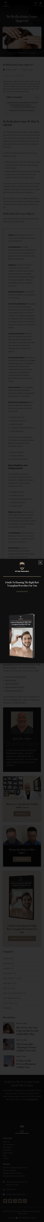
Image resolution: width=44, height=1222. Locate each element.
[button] (40, 562)
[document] (22, 611)
